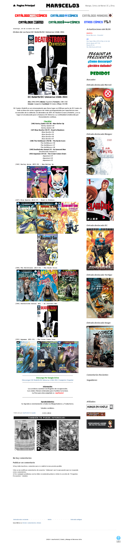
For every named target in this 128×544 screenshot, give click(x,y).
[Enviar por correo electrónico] (43, 413)
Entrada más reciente (20, 519)
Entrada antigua (76, 519)
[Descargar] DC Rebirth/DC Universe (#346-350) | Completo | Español (47, 380)
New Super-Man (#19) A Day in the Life (98, 41)
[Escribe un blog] (45, 413)
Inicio (49, 519)
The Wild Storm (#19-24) (93, 47)
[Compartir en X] (47, 413)
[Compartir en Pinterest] (50, 413)
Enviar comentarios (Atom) (32, 523)
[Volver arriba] (118, 539)
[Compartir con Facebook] (48, 413)
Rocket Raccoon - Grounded (94, 35)
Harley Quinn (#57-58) (93, 43)
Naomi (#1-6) (90, 45)
